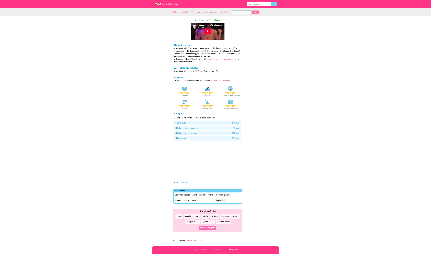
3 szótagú (235, 216)
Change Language (199, 250)
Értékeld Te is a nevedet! (220, 81)
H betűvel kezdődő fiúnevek (207, 128)
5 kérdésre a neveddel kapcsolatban (220, 59)
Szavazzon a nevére (195, 240)
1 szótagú (214, 216)
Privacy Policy (233, 250)
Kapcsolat (217, 250)
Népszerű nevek (223, 222)
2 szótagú (225, 216)
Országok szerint (192, 222)
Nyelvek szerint (208, 222)
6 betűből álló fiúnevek (207, 123)
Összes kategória (207, 228)
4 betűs (188, 216)
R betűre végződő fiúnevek (207, 133)
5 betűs (196, 216)
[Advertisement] (161, 50)
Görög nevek (207, 138)
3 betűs (179, 216)
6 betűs (205, 216)
